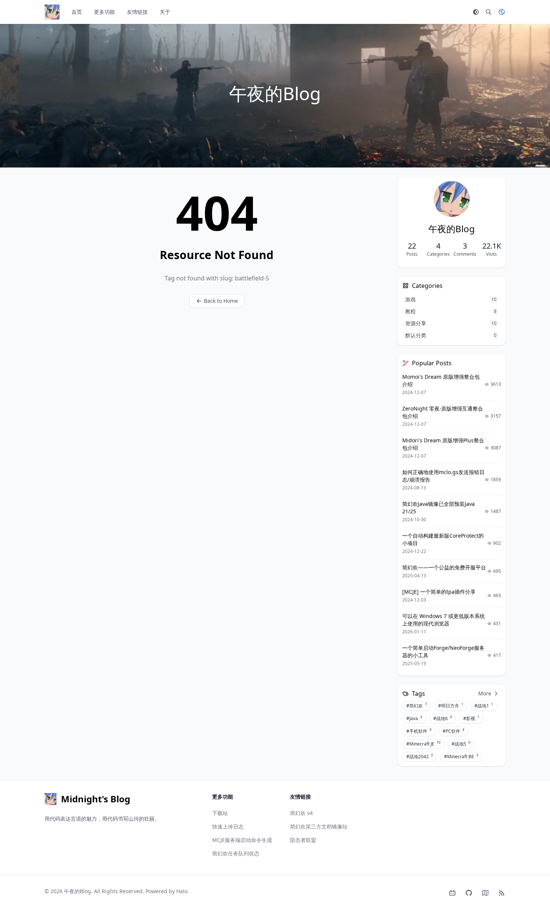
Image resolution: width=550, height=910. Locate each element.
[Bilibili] (452, 893)
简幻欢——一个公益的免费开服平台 (444, 567)
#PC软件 (453, 731)
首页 (76, 11)
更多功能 (104, 11)
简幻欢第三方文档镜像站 (319, 826)
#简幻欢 (416, 705)
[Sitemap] (485, 893)
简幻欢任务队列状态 (235, 853)
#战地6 (442, 718)
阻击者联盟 (303, 839)
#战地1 (483, 705)
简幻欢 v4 (301, 813)
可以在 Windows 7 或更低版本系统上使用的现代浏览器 (443, 619)
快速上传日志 (228, 826)
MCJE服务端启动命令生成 (242, 839)
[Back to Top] (526, 886)
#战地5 (461, 743)
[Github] (469, 893)
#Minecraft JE (423, 743)
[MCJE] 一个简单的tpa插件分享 (439, 591)
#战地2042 (419, 756)
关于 (165, 11)
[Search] (488, 12)
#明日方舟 (450, 705)
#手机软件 (418, 731)
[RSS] (501, 893)
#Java (414, 718)
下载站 (220, 813)
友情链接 (137, 11)
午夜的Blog (77, 891)
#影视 (471, 718)
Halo (181, 891)
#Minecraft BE (461, 756)
